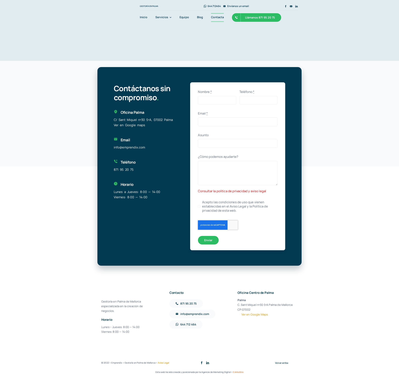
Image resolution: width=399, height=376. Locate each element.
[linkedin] (296, 6)
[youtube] (291, 6)
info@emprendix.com (129, 147)
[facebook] (285, 6)
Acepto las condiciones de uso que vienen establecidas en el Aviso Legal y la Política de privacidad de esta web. (235, 206)
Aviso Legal (163, 362)
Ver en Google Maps (254, 314)
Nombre (205, 92)
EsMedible (238, 372)
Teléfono (247, 92)
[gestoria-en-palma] (117, 11)
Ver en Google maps (129, 125)
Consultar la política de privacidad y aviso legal (232, 191)
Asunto (203, 135)
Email (203, 113)
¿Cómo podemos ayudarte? (218, 157)
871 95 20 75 (124, 169)
